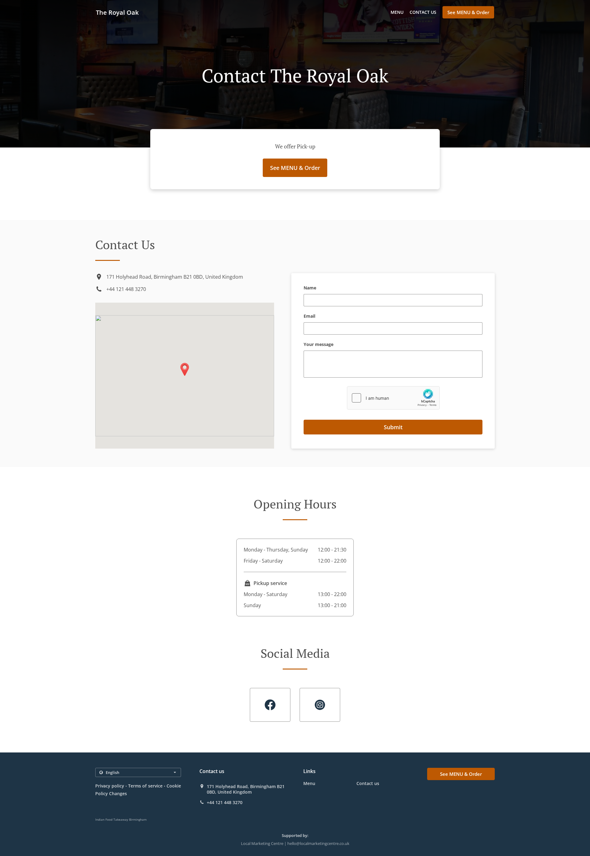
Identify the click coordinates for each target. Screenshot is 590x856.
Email (309, 316)
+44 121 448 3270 (126, 289)
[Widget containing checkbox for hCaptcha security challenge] (393, 398)
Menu (397, 12)
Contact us (423, 12)
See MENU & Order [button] (468, 12)
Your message (318, 344)
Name (310, 288)
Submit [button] (393, 427)
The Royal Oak (117, 12)
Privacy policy (109, 786)
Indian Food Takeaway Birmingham (121, 819)
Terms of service (145, 786)
